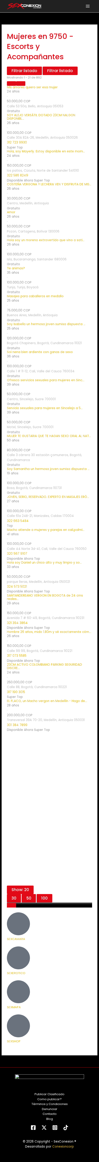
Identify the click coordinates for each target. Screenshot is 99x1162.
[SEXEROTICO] (18, 957)
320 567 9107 (17, 553)
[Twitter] (44, 1128)
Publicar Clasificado (49, 1094)
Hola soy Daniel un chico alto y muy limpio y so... (44, 563)
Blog (49, 1119)
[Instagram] (55, 1128)
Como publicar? (49, 1099)
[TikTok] (66, 1128)
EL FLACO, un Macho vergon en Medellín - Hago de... (47, 701)
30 (14, 898)
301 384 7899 (17, 725)
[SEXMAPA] (18, 991)
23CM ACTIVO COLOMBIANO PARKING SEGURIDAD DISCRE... (44, 666)
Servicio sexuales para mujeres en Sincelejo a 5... (45, 408)
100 (44, 898)
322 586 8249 (17, 175)
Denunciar (49, 1109)
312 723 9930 (17, 142)
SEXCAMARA (16, 939)
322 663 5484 (18, 521)
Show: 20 (20, 889)
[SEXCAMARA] (18, 923)
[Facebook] (33, 1128)
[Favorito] (11, 905)
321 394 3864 (17, 623)
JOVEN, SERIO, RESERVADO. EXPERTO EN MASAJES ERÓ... (48, 497)
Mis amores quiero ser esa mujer (32, 87)
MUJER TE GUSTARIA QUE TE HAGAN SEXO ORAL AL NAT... (49, 436)
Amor (11, 212)
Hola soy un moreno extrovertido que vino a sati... (45, 240)
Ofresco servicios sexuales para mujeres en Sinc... (45, 380)
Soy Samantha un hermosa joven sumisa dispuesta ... (48, 469)
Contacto (50, 1114)
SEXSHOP (13, 1041)
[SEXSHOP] (18, 1025)
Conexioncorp (63, 1146)
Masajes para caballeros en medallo (35, 296)
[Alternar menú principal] (87, 6)
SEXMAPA (14, 1007)
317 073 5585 (16, 656)
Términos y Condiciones (50, 1104)
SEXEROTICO (16, 973)
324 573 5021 (17, 586)
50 (28, 898)
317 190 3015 (16, 692)
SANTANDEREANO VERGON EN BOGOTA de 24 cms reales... (45, 597)
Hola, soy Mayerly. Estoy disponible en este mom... (46, 151)
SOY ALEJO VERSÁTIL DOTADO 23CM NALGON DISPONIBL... (41, 117)
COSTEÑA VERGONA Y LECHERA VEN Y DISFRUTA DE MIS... (49, 184)
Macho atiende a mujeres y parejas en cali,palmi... (45, 530)
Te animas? (16, 268)
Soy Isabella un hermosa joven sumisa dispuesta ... (46, 324)
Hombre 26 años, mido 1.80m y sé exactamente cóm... (49, 632)
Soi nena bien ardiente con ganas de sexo (40, 352)
